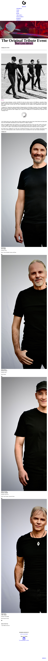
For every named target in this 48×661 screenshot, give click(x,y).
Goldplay (19, 8)
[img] (24, 3)
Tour (17, 10)
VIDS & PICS (19, 15)
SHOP (17, 11)
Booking (18, 18)
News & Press (19, 16)
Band (17, 13)
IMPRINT (44, 658)
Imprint (18, 20)
